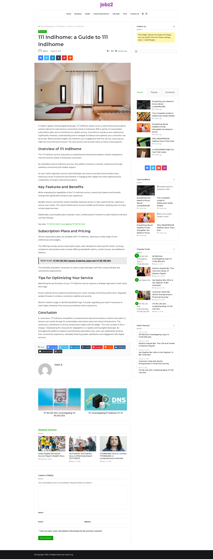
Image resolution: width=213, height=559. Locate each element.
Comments (170, 92)
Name (41, 512)
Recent (140, 92)
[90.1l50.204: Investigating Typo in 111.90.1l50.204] (143, 260)
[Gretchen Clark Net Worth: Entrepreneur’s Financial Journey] (143, 295)
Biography (50, 26)
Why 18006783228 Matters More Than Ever (165, 227)
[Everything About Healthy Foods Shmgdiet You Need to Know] (143, 127)
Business (78, 14)
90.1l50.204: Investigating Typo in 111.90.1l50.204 (162, 259)
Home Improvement (101, 14)
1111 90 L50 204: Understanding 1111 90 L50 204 (162, 306)
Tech (125, 14)
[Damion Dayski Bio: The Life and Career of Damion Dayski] (143, 271)
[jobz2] (106, 5)
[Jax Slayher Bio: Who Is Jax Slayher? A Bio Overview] (143, 283)
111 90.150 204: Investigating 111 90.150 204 (66, 224)
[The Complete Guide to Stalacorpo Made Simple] (143, 116)
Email (41, 522)
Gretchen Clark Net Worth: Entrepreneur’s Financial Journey (162, 294)
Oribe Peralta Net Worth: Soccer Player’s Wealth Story (51, 455)
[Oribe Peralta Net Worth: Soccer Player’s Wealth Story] (51, 443)
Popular (154, 92)
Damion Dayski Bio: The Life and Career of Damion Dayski (163, 271)
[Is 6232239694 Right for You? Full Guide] (143, 153)
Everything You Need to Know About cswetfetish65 (163, 104)
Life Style (116, 14)
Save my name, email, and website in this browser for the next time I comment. (71, 531)
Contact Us (134, 14)
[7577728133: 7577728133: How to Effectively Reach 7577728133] (82, 443)
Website (87, 522)
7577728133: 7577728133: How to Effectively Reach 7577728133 (80, 456)
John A (45, 51)
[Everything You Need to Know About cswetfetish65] (143, 104)
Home (68, 14)
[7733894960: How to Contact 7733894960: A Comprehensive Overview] (113, 443)
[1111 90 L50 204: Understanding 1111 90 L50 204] (143, 308)
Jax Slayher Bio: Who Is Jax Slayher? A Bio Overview (162, 282)
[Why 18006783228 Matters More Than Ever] (143, 142)
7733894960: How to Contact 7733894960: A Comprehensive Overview (113, 456)
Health (87, 14)
